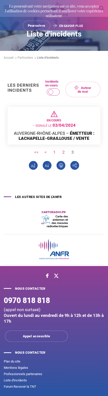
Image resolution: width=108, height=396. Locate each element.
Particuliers (25, 57)
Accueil (9, 57)
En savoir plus (71, 26)
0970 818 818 (27, 300)
